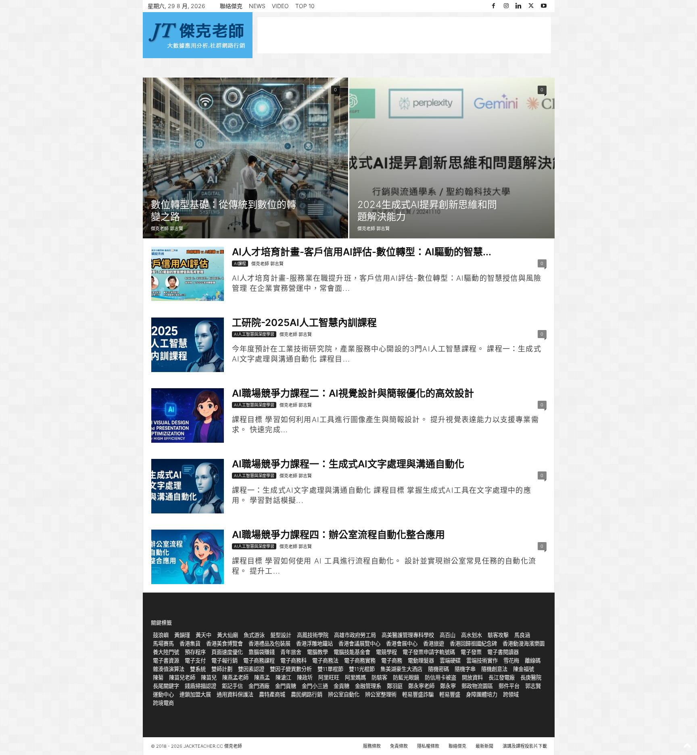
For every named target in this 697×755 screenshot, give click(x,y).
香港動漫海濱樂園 (524, 643)
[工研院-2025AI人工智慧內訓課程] (187, 345)
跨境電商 (163, 703)
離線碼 (532, 660)
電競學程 (386, 652)
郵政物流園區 (477, 686)
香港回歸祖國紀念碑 (473, 643)
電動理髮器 (421, 660)
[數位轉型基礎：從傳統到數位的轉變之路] (245, 158)
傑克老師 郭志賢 (167, 228)
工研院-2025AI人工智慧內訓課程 (304, 322)
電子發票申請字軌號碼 (429, 652)
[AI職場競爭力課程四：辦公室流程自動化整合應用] (187, 557)
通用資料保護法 (235, 694)
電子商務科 (293, 660)
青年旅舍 (290, 652)
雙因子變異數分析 (291, 669)
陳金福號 (523, 669)
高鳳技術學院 (312, 635)
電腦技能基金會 (352, 652)
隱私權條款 (428, 746)
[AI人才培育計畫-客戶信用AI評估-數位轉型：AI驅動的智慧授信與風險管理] (187, 274)
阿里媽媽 (355, 677)
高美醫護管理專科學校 (408, 635)
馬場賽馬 (163, 643)
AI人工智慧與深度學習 (254, 334)
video (280, 5)
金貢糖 (341, 686)
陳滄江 (283, 677)
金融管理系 (368, 686)
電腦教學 (317, 652)
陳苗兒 (209, 677)
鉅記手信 (232, 686)
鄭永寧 (448, 686)
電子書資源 (166, 660)
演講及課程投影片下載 (525, 746)
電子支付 (195, 660)
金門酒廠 (258, 686)
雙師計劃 (221, 669)
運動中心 (163, 694)
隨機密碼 (438, 669)
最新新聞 (484, 746)
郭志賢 (533, 686)
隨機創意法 (494, 669)
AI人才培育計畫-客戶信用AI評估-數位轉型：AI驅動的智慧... (361, 252)
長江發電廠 (501, 677)
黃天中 (203, 635)
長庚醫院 (530, 677)
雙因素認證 (251, 669)
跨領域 (511, 694)
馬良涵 (522, 635)
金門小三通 (315, 686)
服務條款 (372, 746)
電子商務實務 (360, 660)
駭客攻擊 (498, 635)
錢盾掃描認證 (200, 686)
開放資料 (472, 677)
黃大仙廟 (227, 635)
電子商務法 (325, 660)
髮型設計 (280, 635)
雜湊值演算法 (168, 669)
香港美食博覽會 (224, 643)
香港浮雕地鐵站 (314, 643)
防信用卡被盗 (440, 677)
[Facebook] (494, 6)
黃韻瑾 (182, 635)
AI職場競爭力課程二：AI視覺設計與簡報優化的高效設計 (353, 393)
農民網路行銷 (306, 694)
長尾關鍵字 (166, 686)
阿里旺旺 (328, 677)
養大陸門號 (166, 652)
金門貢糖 (285, 686)
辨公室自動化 (343, 694)
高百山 (447, 635)
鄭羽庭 (395, 686)
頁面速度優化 (227, 652)
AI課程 (240, 263)
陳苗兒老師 (182, 677)
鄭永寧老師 (421, 686)
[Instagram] (506, 6)
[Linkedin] (519, 6)
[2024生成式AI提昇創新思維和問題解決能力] (452, 158)
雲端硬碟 (450, 660)
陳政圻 (305, 677)
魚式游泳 (254, 635)
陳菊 (158, 677)
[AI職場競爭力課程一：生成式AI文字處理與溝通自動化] (187, 486)
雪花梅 (511, 660)
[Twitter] (531, 6)
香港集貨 (189, 643)
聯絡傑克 (231, 5)
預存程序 (195, 652)
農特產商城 (272, 694)
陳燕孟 (262, 677)
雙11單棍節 (330, 669)
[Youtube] (544, 6)
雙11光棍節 (362, 669)
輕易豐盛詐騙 (418, 694)
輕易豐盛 (449, 694)
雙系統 (198, 669)
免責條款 (399, 746)
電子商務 (391, 660)
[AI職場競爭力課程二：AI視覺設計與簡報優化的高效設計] (187, 415)
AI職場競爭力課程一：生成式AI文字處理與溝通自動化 (348, 464)
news (257, 5)
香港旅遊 (433, 643)
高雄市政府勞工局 (355, 635)
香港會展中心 (401, 643)
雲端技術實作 (482, 660)
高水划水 (471, 635)
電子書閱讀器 (503, 652)
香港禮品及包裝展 (269, 643)
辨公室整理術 (380, 694)
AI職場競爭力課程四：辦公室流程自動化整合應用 (338, 534)
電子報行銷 (224, 660)
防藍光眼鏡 (406, 677)
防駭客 (379, 677)
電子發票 (471, 652)
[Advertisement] (404, 35)
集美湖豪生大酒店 (401, 669)
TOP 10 (305, 5)
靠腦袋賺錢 (261, 652)
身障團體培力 (481, 694)
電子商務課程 (259, 660)
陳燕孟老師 (235, 677)
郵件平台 (509, 686)
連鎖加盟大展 (195, 694)
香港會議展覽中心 (359, 643)
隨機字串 (465, 669)
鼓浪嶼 (161, 635)
